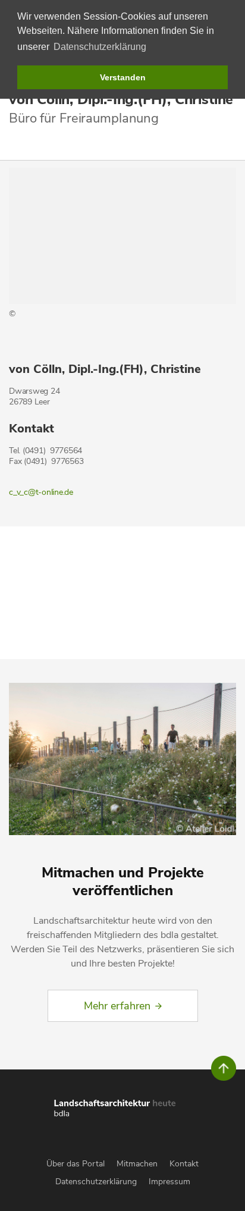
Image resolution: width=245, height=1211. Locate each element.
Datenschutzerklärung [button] (100, 47)
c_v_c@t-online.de (41, 492)
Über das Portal (75, 1163)
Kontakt (184, 1163)
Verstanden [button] (123, 77)
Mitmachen (137, 1163)
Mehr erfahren (117, 1006)
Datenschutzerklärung (96, 1181)
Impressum (169, 1181)
